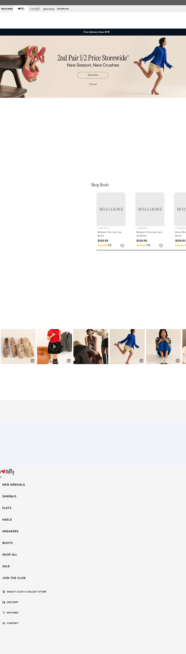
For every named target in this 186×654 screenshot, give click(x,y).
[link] (32, 361)
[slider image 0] (93, 97)
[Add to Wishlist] (122, 246)
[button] (54, 346)
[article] (18, 346)
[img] (18, 346)
